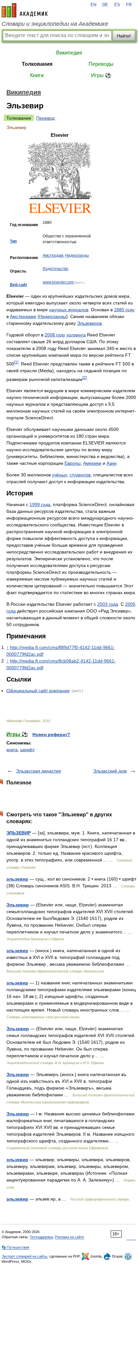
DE (105, 5)
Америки (92, 463)
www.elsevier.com (58, 282)
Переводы (101, 64)
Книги (37, 75)
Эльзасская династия (38, 770)
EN (93, 5)
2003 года (107, 604)
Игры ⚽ (101, 75)
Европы (73, 463)
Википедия (69, 52)
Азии (111, 463)
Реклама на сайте (69, 1237)
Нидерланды (77, 255)
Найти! (124, 35)
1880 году (124, 309)
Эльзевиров (89, 323)
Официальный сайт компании (38, 690)
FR (129, 5)
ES (117, 5)
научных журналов (68, 309)
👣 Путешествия (15, 1247)
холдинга (76, 334)
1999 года (40, 504)
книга (12, 749)
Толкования (37, 64)
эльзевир (17, 879)
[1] (16, 362)
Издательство (55, 268)
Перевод (45, 118)
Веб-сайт (18, 285)
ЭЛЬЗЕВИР (18, 832)
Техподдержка (41, 1237)
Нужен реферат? (51, 734)
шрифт (27, 749)
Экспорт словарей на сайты (24, 1256)
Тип (13, 241)
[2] (84, 377)
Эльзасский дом (110, 770)
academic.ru (25, 10)
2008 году (55, 334)
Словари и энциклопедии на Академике (55, 24)
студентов (80, 474)
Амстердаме (23, 316)
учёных (59, 474)
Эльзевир (17, 904)
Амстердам (53, 255)
